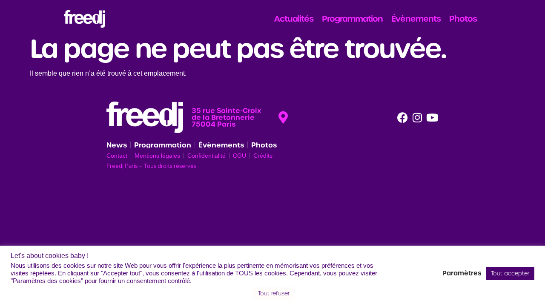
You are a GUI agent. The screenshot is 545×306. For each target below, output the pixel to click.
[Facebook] (402, 117)
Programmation (352, 18)
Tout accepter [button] (510, 273)
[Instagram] (417, 117)
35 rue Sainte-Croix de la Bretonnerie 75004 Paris (226, 117)
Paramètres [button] (462, 273)
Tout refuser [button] (274, 293)
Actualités (293, 18)
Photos (463, 18)
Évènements (416, 18)
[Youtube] (432, 117)
